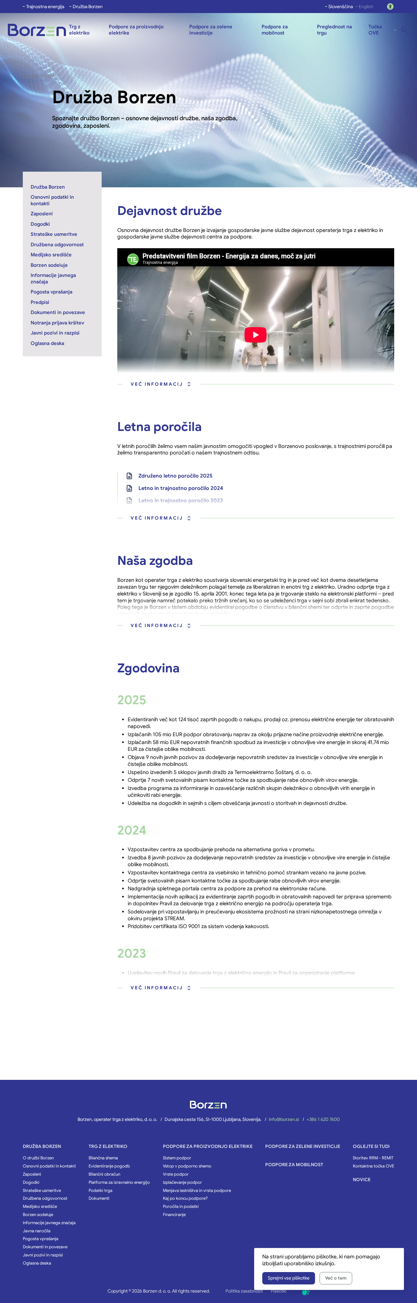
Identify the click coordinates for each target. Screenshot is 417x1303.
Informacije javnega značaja (49, 1222)
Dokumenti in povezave (45, 1247)
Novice (361, 1179)
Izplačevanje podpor (182, 1182)
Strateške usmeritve (42, 1190)
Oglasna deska (37, 1263)
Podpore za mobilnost (294, 1164)
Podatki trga (100, 1190)
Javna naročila (36, 1231)
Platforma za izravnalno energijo (119, 1182)
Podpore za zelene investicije (302, 1146)
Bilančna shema (103, 1158)
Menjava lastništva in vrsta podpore (197, 1190)
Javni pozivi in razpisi (43, 1255)
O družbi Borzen (38, 1158)
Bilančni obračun (104, 1174)
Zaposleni (32, 1174)
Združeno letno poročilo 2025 (175, 476)
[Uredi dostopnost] (390, 6)
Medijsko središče (40, 1206)
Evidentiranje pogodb (109, 1166)
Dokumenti (99, 1198)
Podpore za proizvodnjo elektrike (207, 1146)
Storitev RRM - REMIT (373, 1158)
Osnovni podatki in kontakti (49, 1166)
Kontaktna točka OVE (373, 1166)
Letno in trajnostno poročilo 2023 (180, 500)
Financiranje (174, 1214)
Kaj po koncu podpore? (185, 1198)
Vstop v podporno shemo (187, 1166)
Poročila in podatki (181, 1206)
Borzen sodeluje (38, 1214)
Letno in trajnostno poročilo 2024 (180, 488)
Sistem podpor (177, 1158)
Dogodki (31, 1182)
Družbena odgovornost (45, 1198)
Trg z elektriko (108, 1146)
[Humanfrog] (306, 1291)
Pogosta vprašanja (40, 1238)
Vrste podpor (176, 1174)
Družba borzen (42, 1146)
